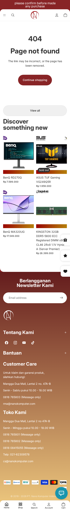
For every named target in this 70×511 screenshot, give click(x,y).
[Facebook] (6, 342)
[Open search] (13, 15)
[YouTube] (24, 342)
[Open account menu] (56, 15)
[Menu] (4, 15)
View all (35, 110)
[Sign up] (61, 297)
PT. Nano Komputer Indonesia (43, 496)
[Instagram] (15, 342)
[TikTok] (32, 342)
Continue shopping (35, 80)
